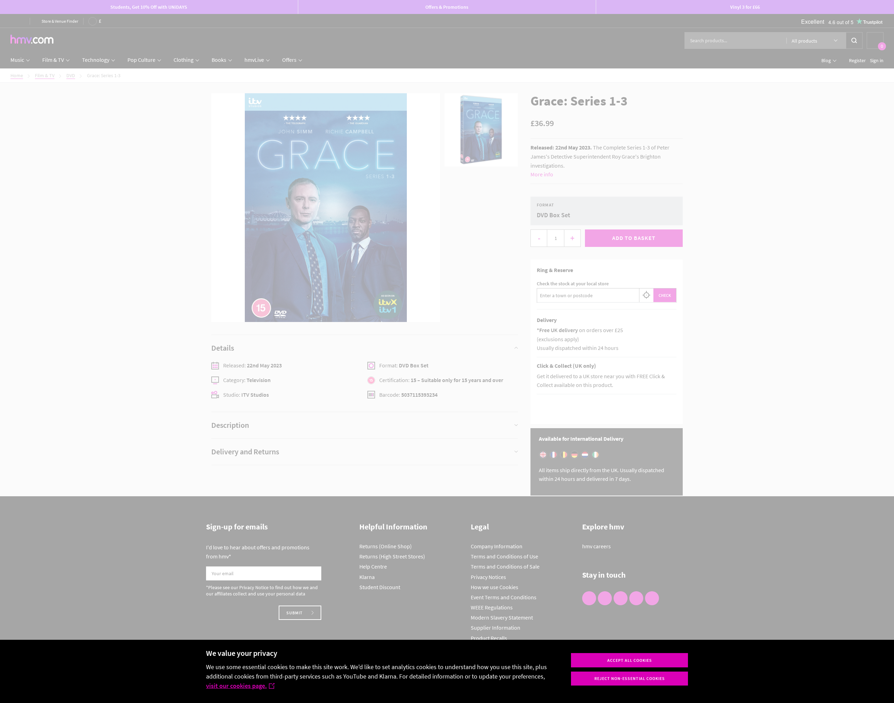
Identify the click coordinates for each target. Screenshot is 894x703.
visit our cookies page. (236, 686)
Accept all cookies (629, 660)
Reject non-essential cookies (629, 678)
